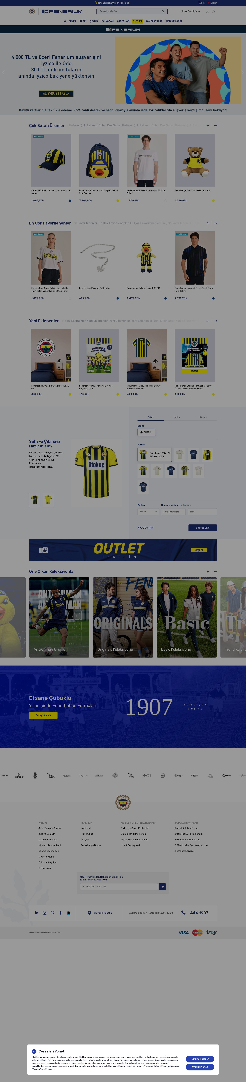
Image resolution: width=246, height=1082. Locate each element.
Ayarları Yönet (200, 1067)
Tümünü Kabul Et (199, 1059)
